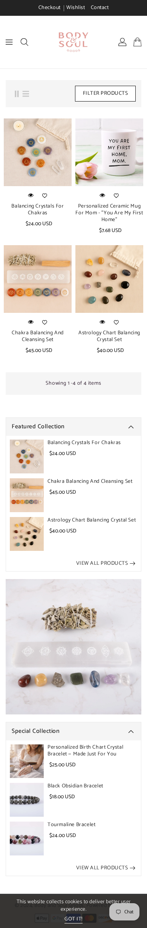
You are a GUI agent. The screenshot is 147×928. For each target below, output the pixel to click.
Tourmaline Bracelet (71, 825)
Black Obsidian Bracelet (75, 786)
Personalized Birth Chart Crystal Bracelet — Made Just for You (85, 751)
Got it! (73, 919)
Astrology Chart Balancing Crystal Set (91, 520)
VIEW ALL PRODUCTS (102, 563)
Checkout (49, 7)
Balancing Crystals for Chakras (84, 443)
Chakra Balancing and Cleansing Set (89, 481)
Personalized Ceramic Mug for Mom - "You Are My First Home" (109, 213)
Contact (100, 7)
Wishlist (75, 7)
